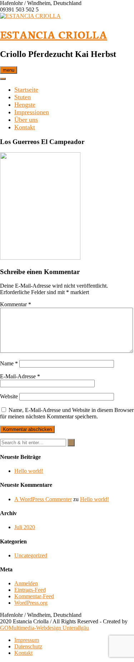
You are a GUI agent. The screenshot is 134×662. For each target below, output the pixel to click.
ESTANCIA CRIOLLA (53, 34)
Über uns (26, 119)
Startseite (26, 89)
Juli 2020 (24, 527)
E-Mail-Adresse (20, 376)
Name (9, 363)
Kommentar (15, 304)
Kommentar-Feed (34, 596)
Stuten (22, 97)
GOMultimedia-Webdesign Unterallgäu (44, 628)
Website (9, 396)
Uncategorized (30, 555)
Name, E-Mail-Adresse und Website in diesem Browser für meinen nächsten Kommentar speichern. (67, 413)
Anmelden (26, 583)
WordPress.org (31, 603)
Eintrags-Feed (30, 590)
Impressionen (31, 112)
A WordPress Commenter (43, 499)
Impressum (26, 640)
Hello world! (28, 471)
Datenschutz (28, 646)
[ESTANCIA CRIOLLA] (30, 16)
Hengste (24, 104)
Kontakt (24, 127)
